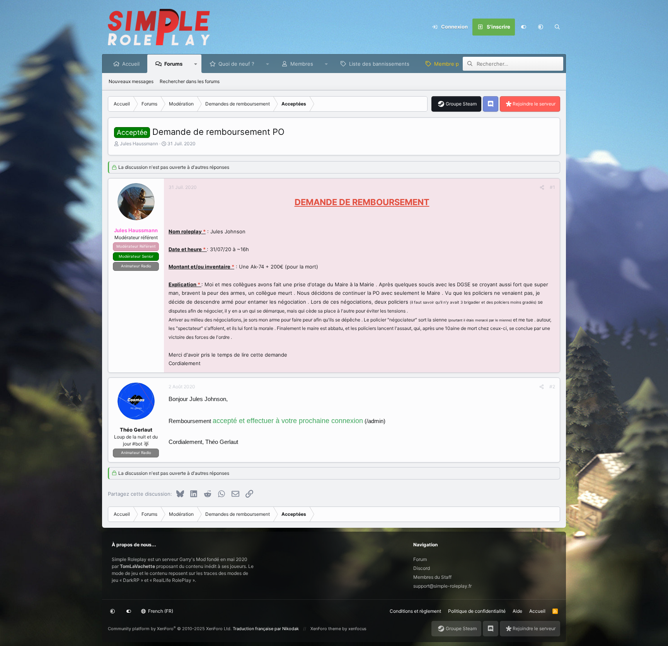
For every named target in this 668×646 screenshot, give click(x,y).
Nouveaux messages (131, 81)
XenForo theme (325, 628)
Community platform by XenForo (170, 628)
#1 (552, 187)
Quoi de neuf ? (236, 64)
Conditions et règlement (415, 611)
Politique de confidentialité (477, 611)
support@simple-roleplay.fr (442, 586)
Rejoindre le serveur (534, 104)
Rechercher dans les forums (190, 81)
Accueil (131, 64)
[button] (540, 27)
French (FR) (160, 611)
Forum (420, 559)
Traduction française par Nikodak (266, 628)
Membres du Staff (432, 577)
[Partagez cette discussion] (542, 187)
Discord (421, 568)
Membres (301, 64)
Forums (173, 64)
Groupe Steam (461, 104)
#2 (552, 386)
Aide (517, 611)
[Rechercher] (557, 27)
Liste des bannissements (379, 64)
